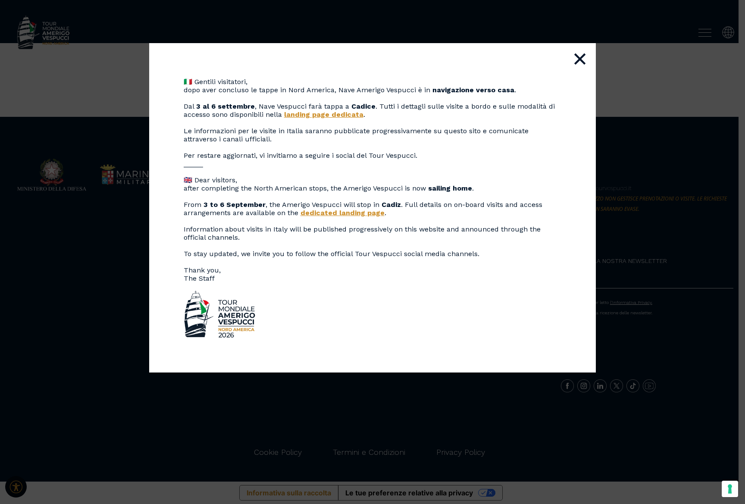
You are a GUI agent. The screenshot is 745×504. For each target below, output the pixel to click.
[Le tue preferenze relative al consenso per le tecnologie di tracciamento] (730, 489)
